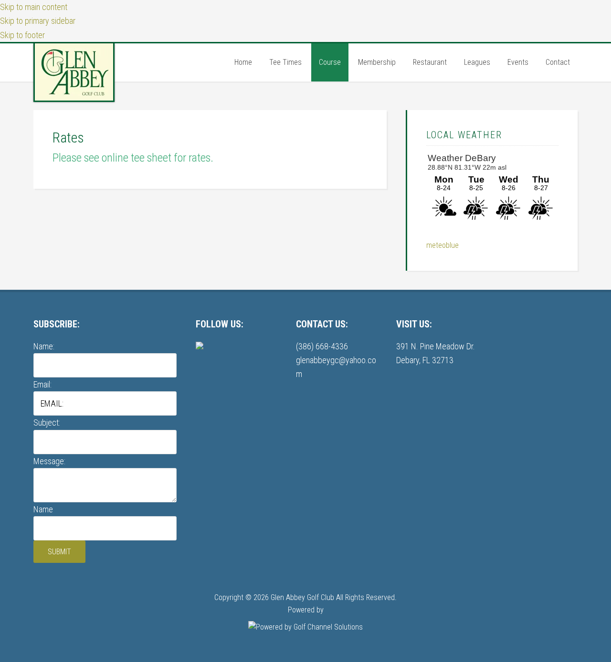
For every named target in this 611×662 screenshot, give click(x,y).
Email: (42, 384)
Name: (43, 346)
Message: (49, 461)
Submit (59, 551)
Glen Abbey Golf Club (74, 72)
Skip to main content (33, 7)
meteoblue (442, 245)
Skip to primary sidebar (37, 21)
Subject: (46, 423)
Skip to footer (22, 35)
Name (43, 509)
